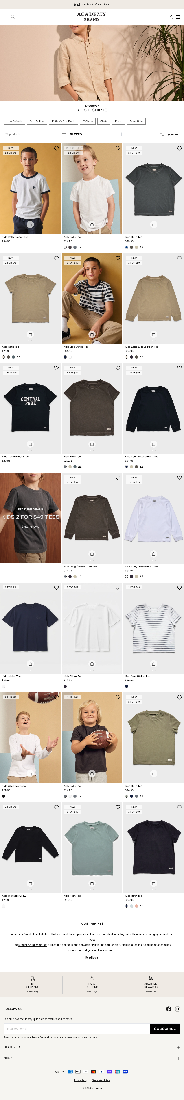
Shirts (103, 121)
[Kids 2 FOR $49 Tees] (30, 518)
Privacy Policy (38, 1037)
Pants (118, 121)
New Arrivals (14, 121)
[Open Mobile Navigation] (7, 16)
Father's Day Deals (63, 121)
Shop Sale (136, 121)
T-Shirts (88, 121)
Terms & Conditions (101, 1080)
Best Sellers (37, 121)
